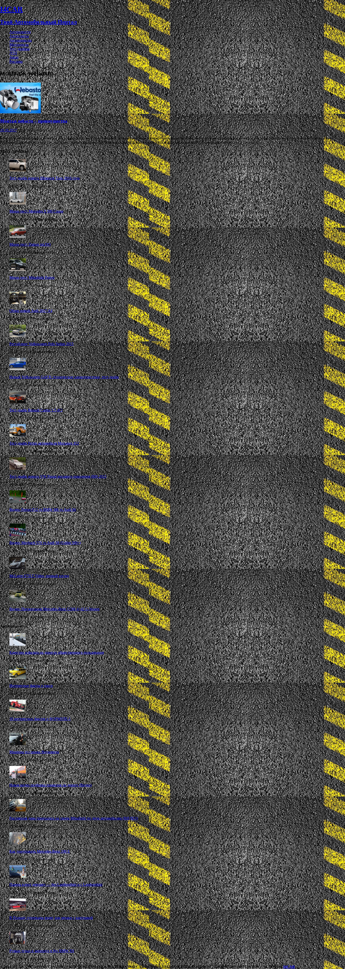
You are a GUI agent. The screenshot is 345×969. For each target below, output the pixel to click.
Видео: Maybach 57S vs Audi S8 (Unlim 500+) (45, 543)
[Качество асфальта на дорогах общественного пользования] (17, 644)
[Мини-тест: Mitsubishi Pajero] (17, 270)
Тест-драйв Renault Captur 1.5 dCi (35, 410)
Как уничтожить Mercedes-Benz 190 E (39, 851)
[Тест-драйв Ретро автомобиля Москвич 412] (17, 435)
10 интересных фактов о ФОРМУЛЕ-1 (40, 719)
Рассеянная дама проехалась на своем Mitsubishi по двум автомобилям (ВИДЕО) (73, 818)
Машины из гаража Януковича (34, 752)
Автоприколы (20, 40)
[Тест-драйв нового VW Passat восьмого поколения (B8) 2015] (17, 468)
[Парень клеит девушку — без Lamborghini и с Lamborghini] (17, 876)
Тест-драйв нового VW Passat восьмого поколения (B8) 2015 (57, 476)
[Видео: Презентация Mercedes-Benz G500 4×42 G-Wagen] (17, 601)
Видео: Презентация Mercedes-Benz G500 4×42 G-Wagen (54, 609)
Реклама (16, 61)
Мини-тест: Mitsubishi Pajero (31, 278)
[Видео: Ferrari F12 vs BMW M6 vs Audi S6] (17, 502)
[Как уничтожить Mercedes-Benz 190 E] (17, 843)
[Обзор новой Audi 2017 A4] (17, 303)
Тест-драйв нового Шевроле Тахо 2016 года (44, 178)
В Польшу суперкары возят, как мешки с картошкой (51, 918)
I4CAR (289, 967)
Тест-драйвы (19, 49)
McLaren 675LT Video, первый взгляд (39, 576)
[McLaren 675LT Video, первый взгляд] (17, 568)
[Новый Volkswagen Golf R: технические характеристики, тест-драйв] (17, 369)
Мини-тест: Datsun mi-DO (30, 244)
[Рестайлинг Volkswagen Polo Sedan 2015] (17, 336)
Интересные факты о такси (31, 686)
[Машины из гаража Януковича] (17, 744)
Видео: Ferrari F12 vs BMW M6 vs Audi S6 (42, 510)
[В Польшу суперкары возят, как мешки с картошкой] (17, 910)
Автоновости (20, 32)
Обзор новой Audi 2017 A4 (30, 311)
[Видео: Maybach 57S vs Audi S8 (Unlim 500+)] (17, 535)
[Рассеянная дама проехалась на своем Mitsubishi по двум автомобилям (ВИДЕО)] (17, 810)
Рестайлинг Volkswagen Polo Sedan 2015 (41, 344)
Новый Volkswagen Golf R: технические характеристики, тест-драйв (64, 377)
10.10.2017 (8, 130)
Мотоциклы (19, 45)
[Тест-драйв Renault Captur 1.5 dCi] (17, 402)
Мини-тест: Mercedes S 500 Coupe (36, 211)
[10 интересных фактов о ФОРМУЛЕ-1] (17, 711)
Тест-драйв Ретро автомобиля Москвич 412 (44, 443)
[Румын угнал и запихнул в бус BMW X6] (17, 943)
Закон (14, 57)
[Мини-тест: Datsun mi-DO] (17, 236)
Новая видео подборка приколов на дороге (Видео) (50, 785)
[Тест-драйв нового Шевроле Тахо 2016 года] (17, 170)
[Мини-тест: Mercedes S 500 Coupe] (17, 203)
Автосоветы (19, 36)
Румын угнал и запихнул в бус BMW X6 (41, 951)
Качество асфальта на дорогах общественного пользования (56, 652)
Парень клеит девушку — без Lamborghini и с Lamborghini (55, 884)
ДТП (13, 53)
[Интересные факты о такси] (17, 678)
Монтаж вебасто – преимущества (33, 120)
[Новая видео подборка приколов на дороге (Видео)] (17, 777)
